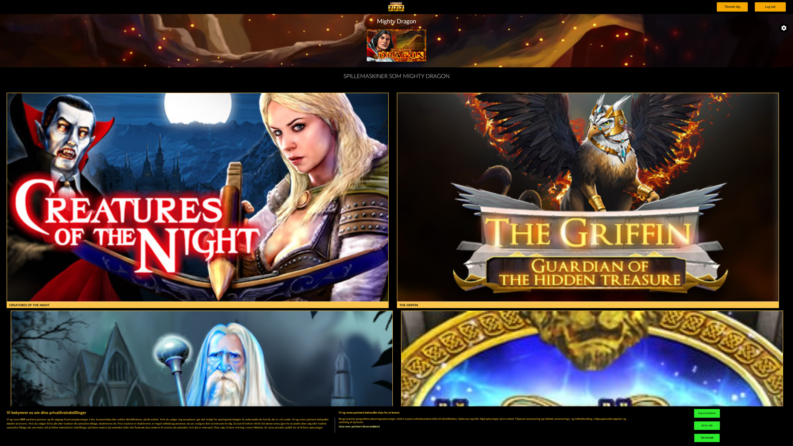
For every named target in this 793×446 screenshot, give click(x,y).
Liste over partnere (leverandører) (359, 426)
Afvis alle (707, 425)
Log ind (770, 6)
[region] (396, 426)
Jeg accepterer (707, 413)
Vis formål (707, 438)
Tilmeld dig (732, 6)
